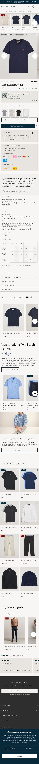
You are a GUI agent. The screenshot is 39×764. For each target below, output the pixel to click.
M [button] (24, 118)
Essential (23, 190)
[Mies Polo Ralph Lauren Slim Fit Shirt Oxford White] (29, 512)
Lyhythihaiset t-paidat (20, 34)
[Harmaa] (12, 112)
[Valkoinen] (26, 112)
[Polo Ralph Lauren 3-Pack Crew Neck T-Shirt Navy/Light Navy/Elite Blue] (29, 492)
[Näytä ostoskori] (33, 5)
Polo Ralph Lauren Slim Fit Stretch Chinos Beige (8, 559)
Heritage (14, 190)
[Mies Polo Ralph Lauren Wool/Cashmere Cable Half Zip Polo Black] (9, 578)
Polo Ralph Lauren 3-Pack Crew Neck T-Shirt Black (8, 494)
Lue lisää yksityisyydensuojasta (19, 693)
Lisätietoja (34, 99)
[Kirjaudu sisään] (28, 5)
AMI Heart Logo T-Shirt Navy (11, 332)
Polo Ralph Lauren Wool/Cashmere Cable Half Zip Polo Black (9, 592)
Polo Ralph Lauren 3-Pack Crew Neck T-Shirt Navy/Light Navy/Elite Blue (29, 494)
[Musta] (19, 112)
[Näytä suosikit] (30, 5)
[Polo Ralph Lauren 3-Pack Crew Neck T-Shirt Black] (9, 492)
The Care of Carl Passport (19, 1)
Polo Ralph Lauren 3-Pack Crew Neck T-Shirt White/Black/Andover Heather (9, 527)
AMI (13, 26)
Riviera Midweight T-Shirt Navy (26, 28)
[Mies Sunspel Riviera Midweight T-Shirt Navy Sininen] (26, 19)
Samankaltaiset (16, 296)
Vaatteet (4, 34)
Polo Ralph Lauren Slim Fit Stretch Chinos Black (28, 559)
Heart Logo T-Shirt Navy (15, 28)
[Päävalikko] (36, 5)
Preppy (6, 190)
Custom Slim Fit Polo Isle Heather (13, 404)
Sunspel (24, 26)
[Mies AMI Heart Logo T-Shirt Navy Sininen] (16, 19)
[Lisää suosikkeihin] (22, 305)
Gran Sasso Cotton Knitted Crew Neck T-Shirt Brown (14, 645)
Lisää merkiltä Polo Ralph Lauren (18, 346)
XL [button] (5, 118)
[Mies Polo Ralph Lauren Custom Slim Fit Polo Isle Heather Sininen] (13, 387)
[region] (19, 665)
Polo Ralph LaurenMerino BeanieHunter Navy (28, 592)
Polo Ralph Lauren (5, 27)
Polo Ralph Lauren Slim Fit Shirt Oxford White (28, 527)
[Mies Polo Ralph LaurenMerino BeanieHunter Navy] (29, 578)
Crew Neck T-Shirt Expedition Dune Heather (5, 28)
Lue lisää (24, 742)
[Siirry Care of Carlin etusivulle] (8, 5)
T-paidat (10, 34)
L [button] (33, 118)
